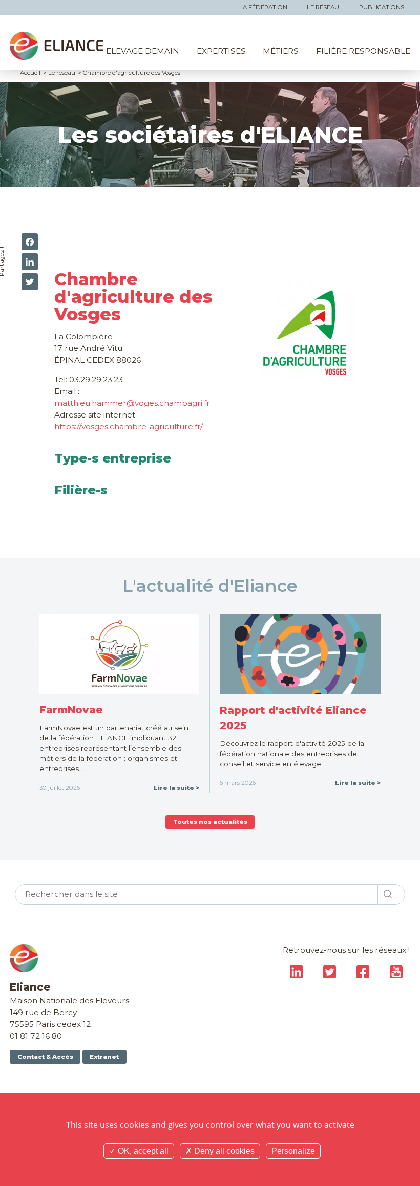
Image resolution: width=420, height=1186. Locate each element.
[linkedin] (30, 261)
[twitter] (30, 281)
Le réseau (323, 7)
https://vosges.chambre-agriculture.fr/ (128, 426)
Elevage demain (142, 51)
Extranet (104, 1056)
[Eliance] (56, 46)
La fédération (263, 7)
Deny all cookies (223, 1151)
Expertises (221, 51)
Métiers (281, 51)
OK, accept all (142, 1151)
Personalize (293, 1151)
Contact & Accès (45, 1056)
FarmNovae (71, 709)
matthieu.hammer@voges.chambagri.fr (132, 403)
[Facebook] (30, 241)
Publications (381, 7)
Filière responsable (363, 51)
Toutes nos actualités (210, 821)
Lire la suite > (176, 788)
